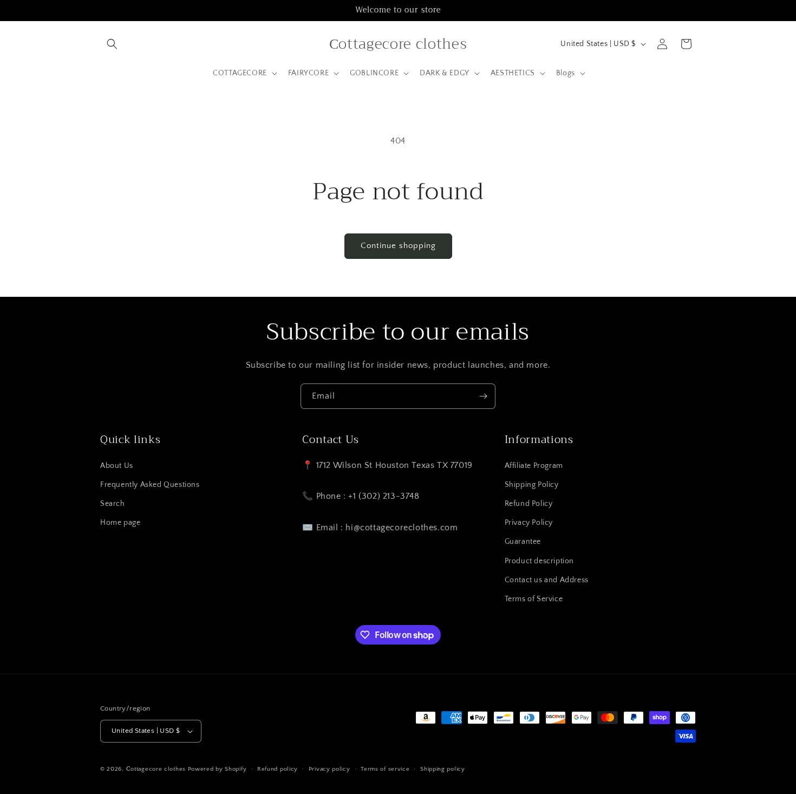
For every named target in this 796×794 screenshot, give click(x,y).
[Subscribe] (483, 396)
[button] (112, 44)
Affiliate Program (534, 465)
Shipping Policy (532, 484)
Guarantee (523, 541)
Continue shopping (398, 245)
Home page (120, 522)
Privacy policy (329, 769)
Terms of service (385, 769)
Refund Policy (529, 503)
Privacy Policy (529, 522)
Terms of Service (534, 599)
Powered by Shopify (217, 769)
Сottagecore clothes (156, 769)
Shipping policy (442, 769)
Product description (539, 561)
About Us (116, 465)
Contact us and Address (547, 580)
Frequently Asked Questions (150, 484)
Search (112, 503)
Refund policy (277, 769)
